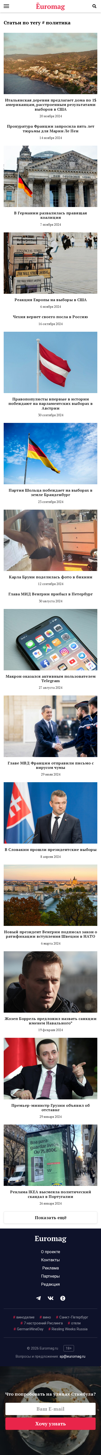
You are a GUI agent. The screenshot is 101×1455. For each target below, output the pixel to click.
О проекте (50, 1251)
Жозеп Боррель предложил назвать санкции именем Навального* (51, 1021)
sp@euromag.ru (72, 1356)
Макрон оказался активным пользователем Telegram (51, 678)
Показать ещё (50, 1217)
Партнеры (50, 1276)
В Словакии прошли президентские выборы (51, 849)
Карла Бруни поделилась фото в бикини (50, 577)
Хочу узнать (50, 1423)
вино (45, 1317)
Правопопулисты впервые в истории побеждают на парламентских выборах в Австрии (50, 403)
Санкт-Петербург (72, 1317)
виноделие (24, 1317)
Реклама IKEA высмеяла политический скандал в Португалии (50, 1194)
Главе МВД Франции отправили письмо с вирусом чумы (51, 765)
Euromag (50, 6)
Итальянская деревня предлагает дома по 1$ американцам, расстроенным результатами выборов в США (50, 104)
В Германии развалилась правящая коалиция (50, 215)
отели (74, 1323)
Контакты (50, 1259)
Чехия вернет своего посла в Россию (50, 316)
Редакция (50, 1284)
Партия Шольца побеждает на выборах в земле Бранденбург (50, 492)
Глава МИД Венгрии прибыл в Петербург (50, 594)
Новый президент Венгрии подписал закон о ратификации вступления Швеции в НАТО (50, 934)
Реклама (50, 1267)
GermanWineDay (28, 1329)
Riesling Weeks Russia (68, 1329)
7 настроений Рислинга (41, 1323)
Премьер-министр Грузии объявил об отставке (50, 1107)
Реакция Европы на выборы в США (50, 299)
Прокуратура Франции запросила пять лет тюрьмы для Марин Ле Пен (50, 128)
